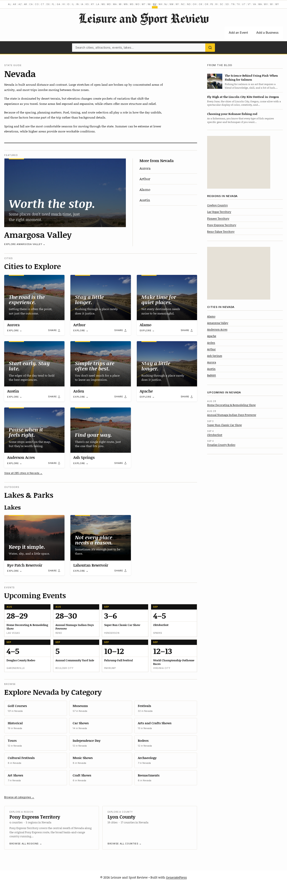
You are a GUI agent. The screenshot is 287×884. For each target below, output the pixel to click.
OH (195, 4)
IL (73, 4)
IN (77, 4)
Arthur (145, 178)
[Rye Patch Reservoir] (34, 537)
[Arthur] (100, 297)
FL (53, 4)
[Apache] (167, 364)
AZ (20, 4)
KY (92, 4)
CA (31, 4)
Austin (145, 199)
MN (126, 4)
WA (260, 4)
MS (132, 4)
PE (211, 4)
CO (37, 4)
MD (109, 4)
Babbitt (211, 375)
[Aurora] (34, 297)
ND (189, 4)
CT (42, 4)
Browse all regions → (25, 843)
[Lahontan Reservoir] (100, 537)
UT (244, 4)
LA (97, 4)
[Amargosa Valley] (65, 192)
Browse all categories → (19, 797)
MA (115, 4)
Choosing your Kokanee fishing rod (232, 114)
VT (249, 4)
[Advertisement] (238, 162)
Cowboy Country (217, 205)
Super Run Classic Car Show (224, 425)
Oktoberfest (214, 435)
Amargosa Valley (38, 234)
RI (216, 4)
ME (103, 4)
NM (172, 4)
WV (266, 4)
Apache (146, 391)
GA (58, 4)
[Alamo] (167, 297)
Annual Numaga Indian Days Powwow (231, 415)
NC (183, 4)
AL (9, 4)
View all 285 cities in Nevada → (23, 473)
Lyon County (121, 816)
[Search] (210, 47)
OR (206, 4)
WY (277, 4)
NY (177, 4)
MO (138, 4)
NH (160, 4)
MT (144, 4)
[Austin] (34, 363)
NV (155, 4)
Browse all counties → (125, 843)
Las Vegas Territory (219, 212)
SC (222, 4)
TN (233, 4)
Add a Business (267, 33)
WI (271, 4)
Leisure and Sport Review (144, 18)
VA (254, 4)
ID (68, 4)
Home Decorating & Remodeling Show (231, 405)
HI (63, 4)
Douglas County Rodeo (221, 445)
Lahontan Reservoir (90, 565)
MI (120, 4)
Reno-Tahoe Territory (220, 231)
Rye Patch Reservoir (24, 565)
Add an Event (238, 33)
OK (201, 4)
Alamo (145, 189)
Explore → (14, 330)
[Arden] (100, 363)
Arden (78, 391)
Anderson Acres (21, 457)
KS (87, 4)
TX (238, 4)
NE (149, 4)
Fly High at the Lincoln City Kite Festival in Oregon (243, 97)
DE (48, 4)
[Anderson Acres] (34, 430)
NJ (165, 4)
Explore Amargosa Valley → (24, 244)
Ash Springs (84, 457)
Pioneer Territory (218, 218)
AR (25, 4)
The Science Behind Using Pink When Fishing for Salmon (251, 77)
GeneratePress (176, 877)
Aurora (145, 168)
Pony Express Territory (34, 816)
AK (14, 4)
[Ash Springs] (100, 430)
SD (227, 4)
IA (82, 4)
